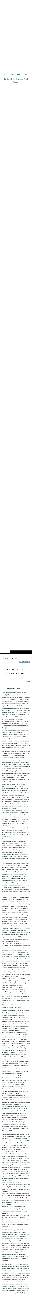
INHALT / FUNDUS (24, 662)
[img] (16, 330)
